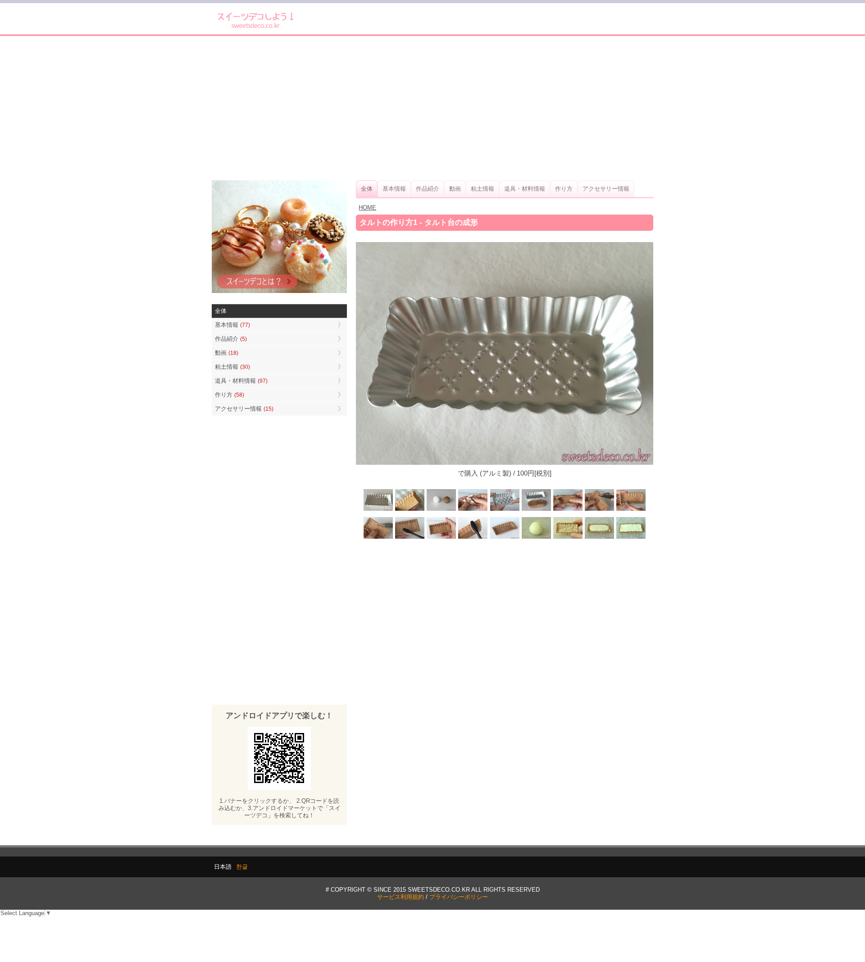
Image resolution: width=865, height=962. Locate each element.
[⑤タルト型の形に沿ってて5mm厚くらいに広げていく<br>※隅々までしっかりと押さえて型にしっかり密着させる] (567, 510)
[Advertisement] (432, 108)
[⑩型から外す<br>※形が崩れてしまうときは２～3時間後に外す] (441, 537)
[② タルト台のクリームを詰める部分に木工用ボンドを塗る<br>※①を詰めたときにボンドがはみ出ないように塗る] (567, 537)
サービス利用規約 (400, 896)
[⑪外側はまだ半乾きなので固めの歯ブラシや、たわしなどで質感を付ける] (473, 537)
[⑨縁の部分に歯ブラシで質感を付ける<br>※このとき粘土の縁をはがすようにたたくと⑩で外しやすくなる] (410, 537)
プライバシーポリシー (458, 896)
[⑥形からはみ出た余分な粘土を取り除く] (599, 510)
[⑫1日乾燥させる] (504, 537)
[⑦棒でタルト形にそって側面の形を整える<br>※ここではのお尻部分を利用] (630, 510)
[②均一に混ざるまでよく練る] (473, 510)
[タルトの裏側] (410, 510)
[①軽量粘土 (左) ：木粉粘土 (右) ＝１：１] (441, 510)
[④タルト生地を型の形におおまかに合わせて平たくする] (536, 510)
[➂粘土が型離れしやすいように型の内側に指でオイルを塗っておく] (504, 510)
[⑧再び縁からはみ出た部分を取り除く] (378, 537)
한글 (242, 866)
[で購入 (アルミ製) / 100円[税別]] (378, 510)
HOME (367, 207)
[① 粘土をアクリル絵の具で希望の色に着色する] (536, 537)
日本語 (223, 866)
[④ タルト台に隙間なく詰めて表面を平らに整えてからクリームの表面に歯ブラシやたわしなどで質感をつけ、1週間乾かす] (630, 537)
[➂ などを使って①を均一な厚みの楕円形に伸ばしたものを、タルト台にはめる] (599, 537)
